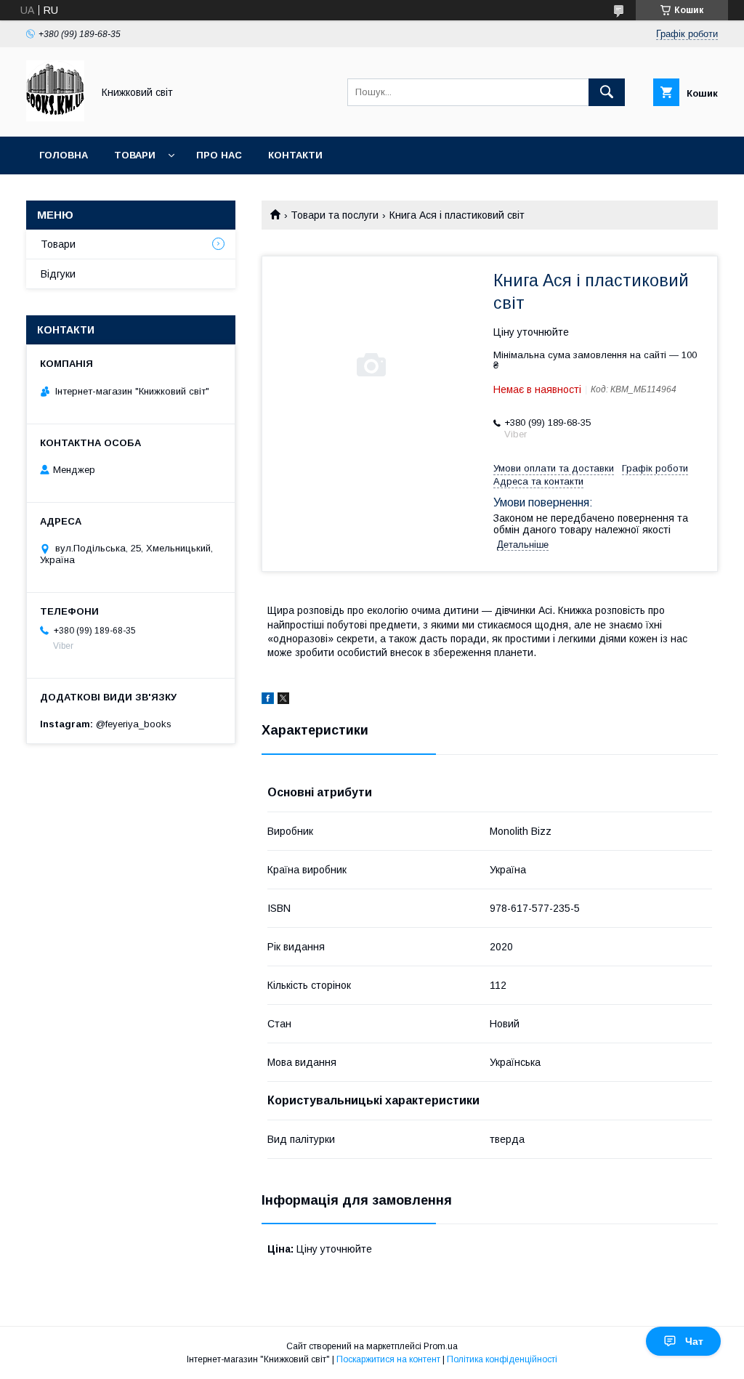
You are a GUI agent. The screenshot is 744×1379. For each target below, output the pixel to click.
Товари (134, 155)
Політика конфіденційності (502, 1359)
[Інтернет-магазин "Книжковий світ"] (55, 118)
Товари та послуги (335, 215)
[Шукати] (607, 92)
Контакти (295, 155)
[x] (283, 700)
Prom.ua (441, 1346)
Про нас (219, 155)
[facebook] (268, 700)
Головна (63, 155)
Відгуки (58, 274)
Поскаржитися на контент (388, 1359)
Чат (694, 1341)
